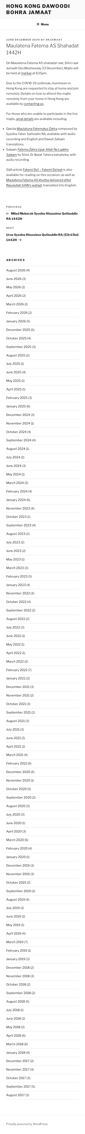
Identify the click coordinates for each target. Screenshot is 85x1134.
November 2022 (18, 593)
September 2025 (18, 347)
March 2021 (14, 755)
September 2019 (18, 891)
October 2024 (16, 432)
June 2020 (13, 823)
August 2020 (15, 806)
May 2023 (13, 559)
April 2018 (13, 1036)
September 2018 (18, 993)
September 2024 (18, 440)
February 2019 (16, 950)
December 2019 (18, 865)
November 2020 (18, 780)
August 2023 (15, 534)
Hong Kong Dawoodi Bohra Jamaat (38, 9)
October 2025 (16, 338)
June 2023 (13, 551)
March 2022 (15, 661)
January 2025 (16, 406)
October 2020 (16, 789)
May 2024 (13, 474)
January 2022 (16, 678)
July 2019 (13, 908)
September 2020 (18, 797)
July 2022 (13, 627)
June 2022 (13, 636)
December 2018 (18, 968)
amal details (25, 119)
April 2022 (13, 653)
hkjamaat (54, 39)
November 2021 (18, 695)
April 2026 (14, 296)
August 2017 (15, 1095)
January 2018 (15, 1053)
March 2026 (15, 304)
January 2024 (16, 500)
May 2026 (13, 287)
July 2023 (13, 542)
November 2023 (18, 508)
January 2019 (15, 959)
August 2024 (15, 449)
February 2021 (16, 763)
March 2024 (15, 483)
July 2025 (13, 364)
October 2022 (16, 602)
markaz (26, 73)
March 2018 (15, 1044)
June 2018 (13, 1018)
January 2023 (16, 585)
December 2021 (18, 687)
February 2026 (17, 313)
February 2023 (17, 576)
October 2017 (16, 1078)
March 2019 (15, 942)
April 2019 (13, 933)
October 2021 (16, 704)
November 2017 (18, 1069)
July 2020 (13, 814)
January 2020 (16, 857)
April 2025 (14, 389)
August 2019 (15, 900)
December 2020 (18, 772)
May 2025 (13, 381)
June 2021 (13, 738)
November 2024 (18, 423)
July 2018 (13, 1010)
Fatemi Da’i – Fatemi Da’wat (43, 170)
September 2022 (18, 610)
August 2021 (15, 721)
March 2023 (15, 568)
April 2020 (14, 831)
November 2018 (18, 976)
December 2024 (18, 415)
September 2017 (18, 1086)
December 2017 (18, 1061)
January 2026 (16, 321)
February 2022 (16, 670)
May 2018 (13, 1027)
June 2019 (13, 916)
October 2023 (16, 517)
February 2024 (17, 491)
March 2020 (15, 840)
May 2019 (13, 925)
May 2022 (13, 644)
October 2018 (16, 984)
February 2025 (17, 398)
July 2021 (13, 729)
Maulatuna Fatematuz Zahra (37, 129)
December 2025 (18, 330)
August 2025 (15, 355)
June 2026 (13, 279)
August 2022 (15, 619)
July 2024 (13, 457)
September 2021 (18, 712)
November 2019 (18, 874)
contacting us (34, 104)
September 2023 (18, 525)
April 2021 (13, 746)
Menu (45, 24)
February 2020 (17, 848)
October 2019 (16, 882)
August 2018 (15, 1001)
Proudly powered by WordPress (27, 1124)
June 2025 (13, 372)
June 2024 (13, 466)
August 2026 (15, 270)
